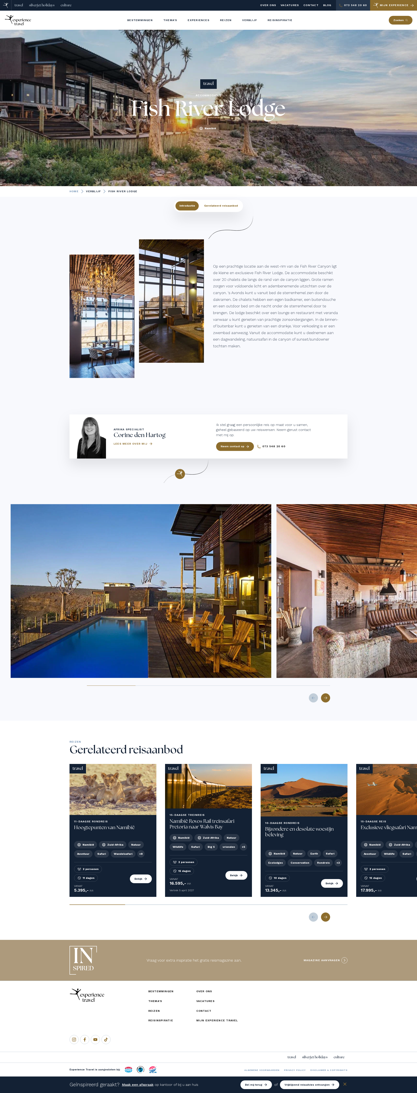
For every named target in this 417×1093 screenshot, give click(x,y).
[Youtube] (95, 1039)
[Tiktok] (106, 1039)
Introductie (187, 205)
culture (66, 5)
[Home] (6, 5)
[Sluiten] (345, 1084)
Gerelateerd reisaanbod (221, 205)
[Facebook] (84, 1039)
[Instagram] (74, 1039)
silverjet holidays (42, 5)
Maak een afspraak (138, 1085)
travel (19, 5)
